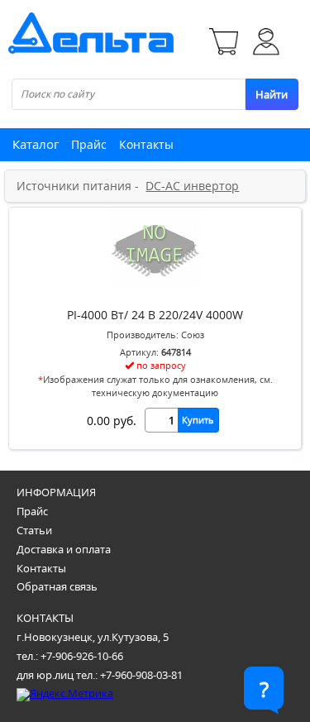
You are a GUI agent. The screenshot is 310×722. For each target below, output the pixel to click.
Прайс (89, 144)
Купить (198, 420)
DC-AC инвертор (192, 186)
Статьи (34, 530)
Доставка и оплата (64, 549)
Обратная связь (57, 586)
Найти (271, 94)
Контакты (146, 144)
